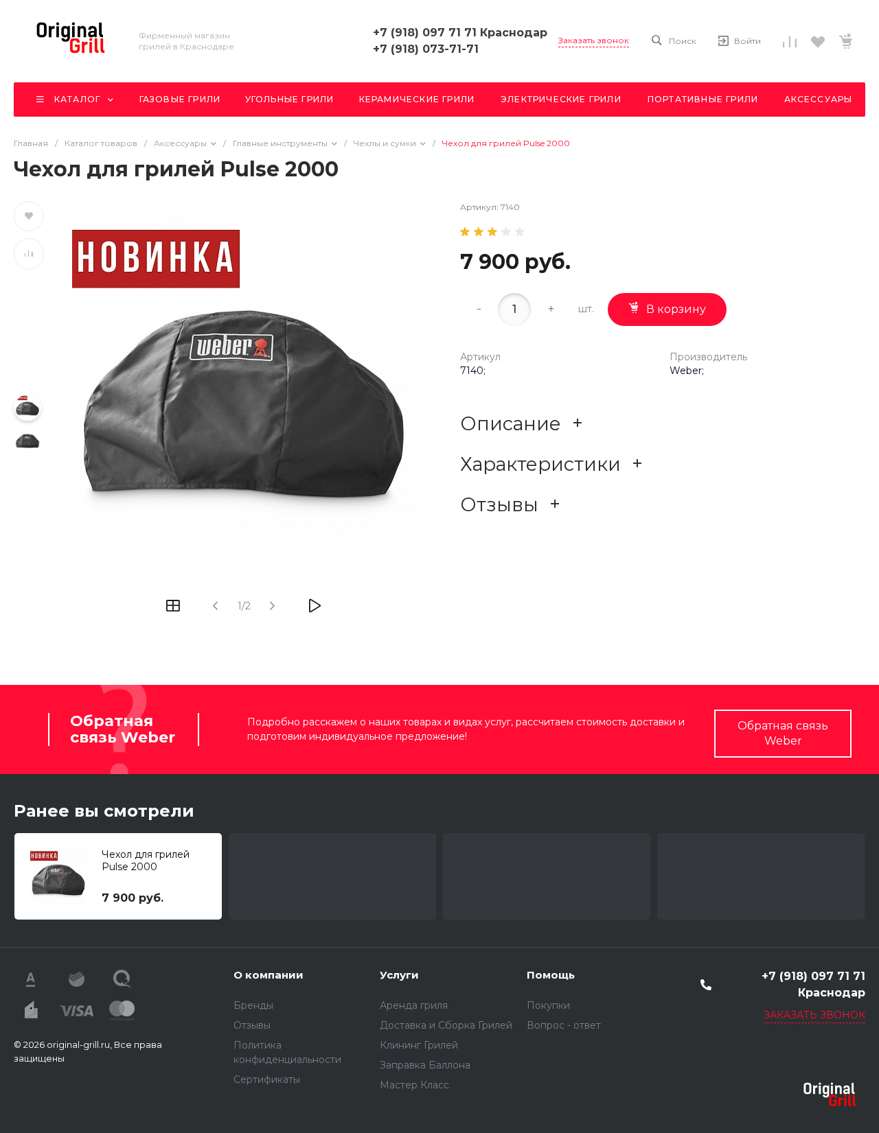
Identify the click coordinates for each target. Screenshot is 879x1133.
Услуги (399, 974)
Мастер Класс (414, 1085)
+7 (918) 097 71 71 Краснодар (460, 32)
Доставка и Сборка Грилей (446, 1025)
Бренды (253, 1005)
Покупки (548, 1005)
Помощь (551, 974)
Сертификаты (266, 1079)
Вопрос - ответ (564, 1025)
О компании (268, 974)
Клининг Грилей (419, 1045)
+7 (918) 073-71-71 (426, 49)
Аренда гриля (414, 1005)
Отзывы (252, 1025)
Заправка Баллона (425, 1065)
